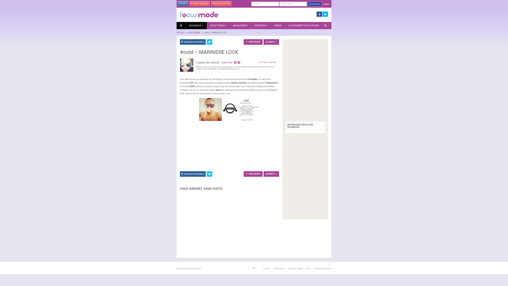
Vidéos (278, 25)
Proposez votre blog (199, 4)
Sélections (217, 25)
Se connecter (314, 4)
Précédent (254, 42)
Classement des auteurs (304, 25)
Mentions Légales (295, 268)
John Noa (226, 62)
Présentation (279, 268)
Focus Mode (182, 268)
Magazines (239, 25)
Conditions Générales (322, 268)
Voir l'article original (267, 62)
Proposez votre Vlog (221, 4)
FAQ (308, 268)
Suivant (270, 42)
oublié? (326, 4)
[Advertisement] (229, 223)
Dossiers (260, 25)
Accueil (183, 4)
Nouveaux (195, 25)
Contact (266, 268)
